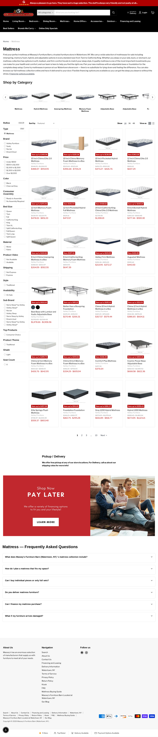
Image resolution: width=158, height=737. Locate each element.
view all (21, 123)
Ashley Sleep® (12, 308)
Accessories (96, 21)
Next (103, 435)
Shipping (8, 267)
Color (6, 178)
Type (5, 129)
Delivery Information (51, 667)
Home (6, 21)
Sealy (8, 146)
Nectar (9, 149)
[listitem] (18, 100)
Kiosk (44, 684)
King (8, 223)
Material (7, 242)
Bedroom (33, 21)
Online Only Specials (48, 28)
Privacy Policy (48, 677)
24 (125, 123)
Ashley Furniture (12, 143)
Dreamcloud (11, 319)
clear (22, 128)
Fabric (8, 250)
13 (96, 435)
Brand (6, 139)
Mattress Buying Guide (52, 692)
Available (10, 262)
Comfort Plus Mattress (105, 361)
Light (8, 354)
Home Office (80, 21)
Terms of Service (49, 674)
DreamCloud (11, 152)
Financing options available (21, 74)
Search (45, 652)
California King (12, 220)
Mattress (64, 21)
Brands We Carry (26, 28)
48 (134, 123)
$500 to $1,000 (12, 165)
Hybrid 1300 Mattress (137, 410)
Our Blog (45, 702)
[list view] (153, 123)
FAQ (43, 688)
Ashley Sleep (11, 313)
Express (9, 275)
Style (5, 280)
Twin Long (10, 234)
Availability (9, 290)
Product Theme (11, 340)
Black (8, 183)
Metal (8, 247)
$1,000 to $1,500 (13, 167)
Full (7, 217)
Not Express (11, 272)
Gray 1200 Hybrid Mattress (107, 410)
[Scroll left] (5, 97)
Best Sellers (8, 28)
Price (6, 157)
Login (144, 12)
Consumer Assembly (8, 192)
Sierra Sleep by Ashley (15, 316)
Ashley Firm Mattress (105, 257)
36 (129, 123)
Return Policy (47, 681)
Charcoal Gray (12, 186)
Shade (6, 350)
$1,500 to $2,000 (13, 170)
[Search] (113, 12)
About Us (46, 656)
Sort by (32, 123)
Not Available (11, 259)
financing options (32, 610)
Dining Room (49, 21)
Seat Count (9, 360)
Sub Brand (8, 300)
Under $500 (11, 162)
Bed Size (7, 206)
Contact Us (46, 659)
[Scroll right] (152, 97)
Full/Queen (10, 231)
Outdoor (111, 21)
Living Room (18, 21)
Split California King (14, 228)
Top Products (10, 330)
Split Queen (11, 237)
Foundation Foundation (74, 410)
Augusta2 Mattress (136, 257)
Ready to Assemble (14, 198)
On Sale (9, 295)
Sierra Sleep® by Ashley (15, 305)
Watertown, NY (48, 670)
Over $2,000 (11, 173)
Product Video (10, 255)
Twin (8, 214)
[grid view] (149, 123)
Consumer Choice (13, 335)
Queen (9, 211)
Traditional (10, 285)
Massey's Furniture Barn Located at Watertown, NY (22, 718)
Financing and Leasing (130, 21)
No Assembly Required (15, 201)
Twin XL (9, 225)
